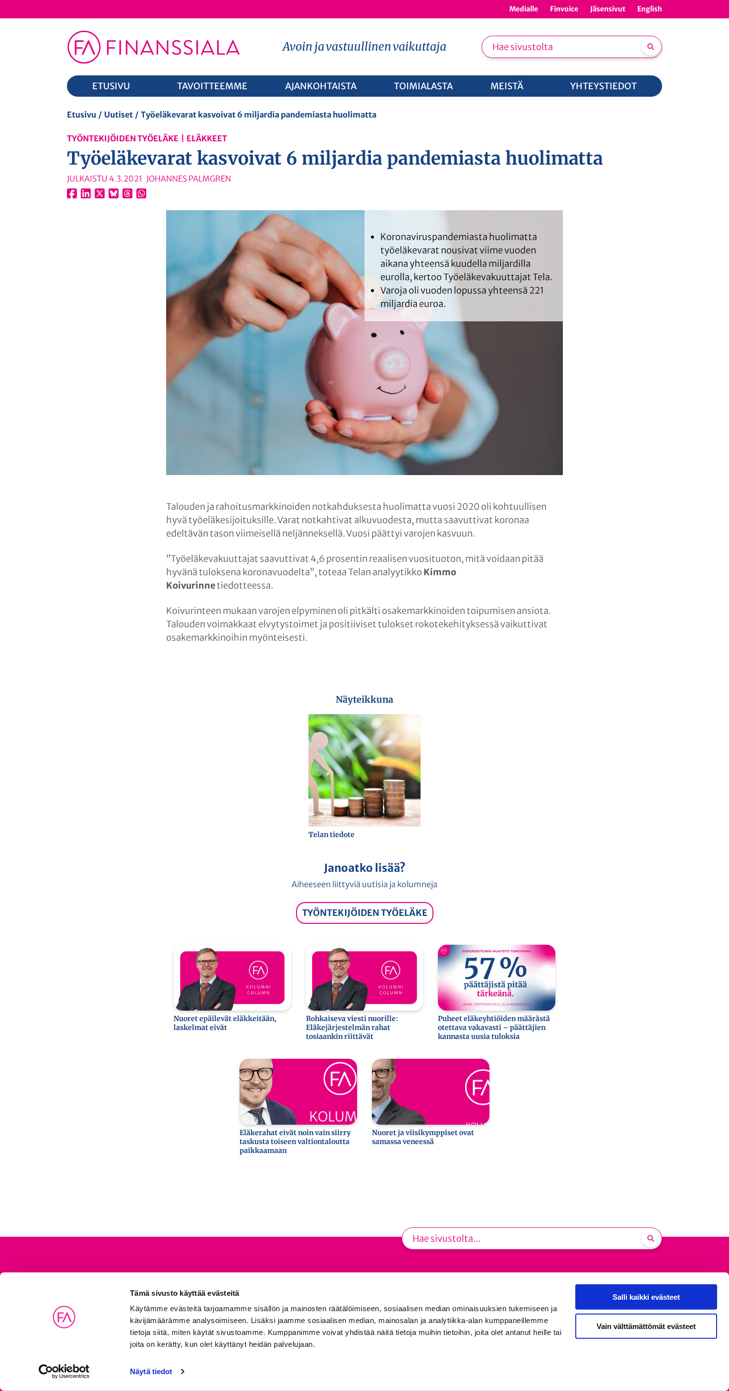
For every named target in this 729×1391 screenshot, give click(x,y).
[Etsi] (651, 47)
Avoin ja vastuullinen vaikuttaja (364, 46)
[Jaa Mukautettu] (127, 193)
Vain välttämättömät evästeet (646, 1326)
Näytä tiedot (151, 1371)
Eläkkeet (206, 138)
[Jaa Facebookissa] (72, 193)
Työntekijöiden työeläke (123, 138)
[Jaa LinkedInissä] (86, 193)
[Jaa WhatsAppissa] (141, 193)
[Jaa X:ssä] (100, 193)
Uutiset (118, 115)
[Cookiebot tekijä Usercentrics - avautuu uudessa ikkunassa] (64, 1371)
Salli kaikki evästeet (646, 1297)
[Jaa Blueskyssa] (114, 193)
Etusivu (81, 115)
